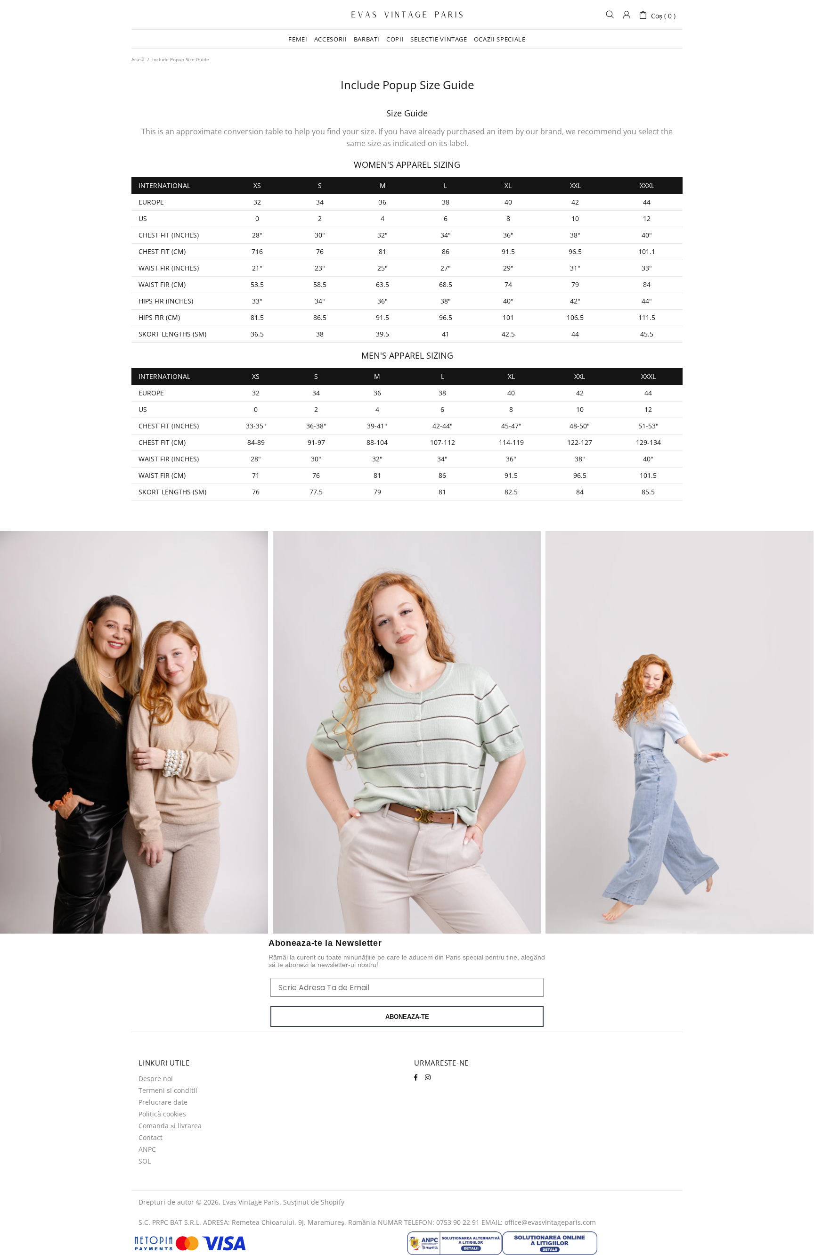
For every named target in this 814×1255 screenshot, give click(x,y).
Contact (150, 1137)
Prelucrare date (162, 1102)
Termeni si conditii (167, 1090)
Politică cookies (162, 1114)
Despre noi (155, 1079)
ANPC (147, 1149)
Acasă (138, 59)
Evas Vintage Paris (407, 14)
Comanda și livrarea (170, 1126)
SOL (144, 1161)
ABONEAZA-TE (407, 1016)
